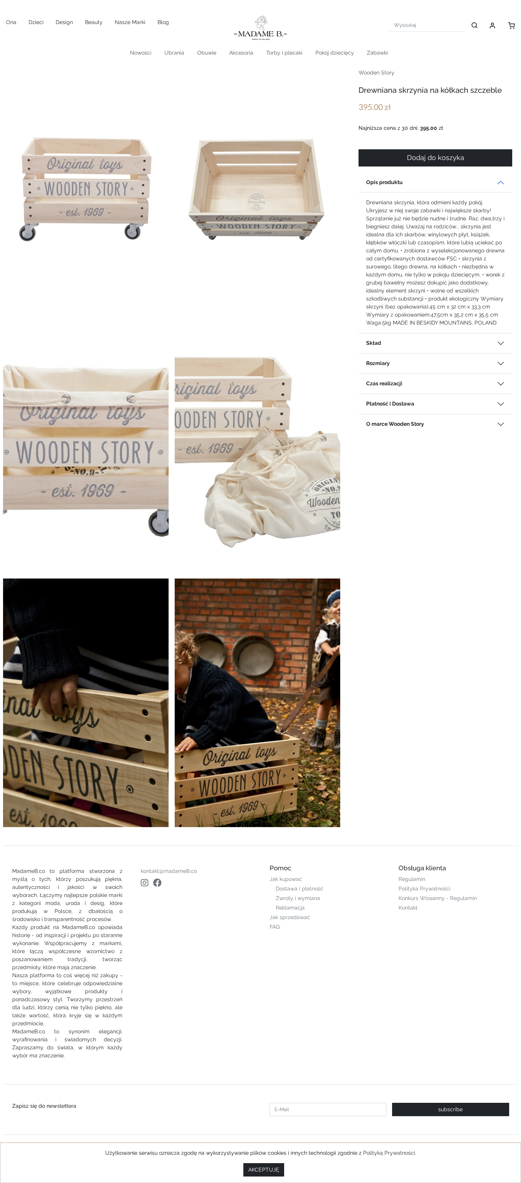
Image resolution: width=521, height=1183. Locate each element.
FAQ (275, 927)
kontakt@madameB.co (169, 871)
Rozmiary (378, 363)
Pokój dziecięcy (334, 53)
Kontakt (408, 908)
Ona (11, 22)
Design (64, 22)
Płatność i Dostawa (390, 404)
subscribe (450, 1109)
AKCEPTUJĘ (263, 1170)
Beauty (94, 22)
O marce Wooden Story (395, 424)
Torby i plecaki (284, 53)
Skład (373, 343)
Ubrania (174, 53)
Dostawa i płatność (299, 889)
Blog (163, 22)
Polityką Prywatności (389, 1153)
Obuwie (206, 53)
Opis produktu (384, 182)
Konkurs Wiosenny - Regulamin (438, 898)
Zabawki (377, 53)
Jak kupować (286, 879)
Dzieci (36, 22)
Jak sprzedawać (290, 917)
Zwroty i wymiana (298, 898)
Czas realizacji (384, 383)
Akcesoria (241, 53)
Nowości (140, 53)
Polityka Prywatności (424, 889)
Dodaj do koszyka (435, 158)
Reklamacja (290, 908)
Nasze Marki (130, 22)
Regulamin (412, 879)
